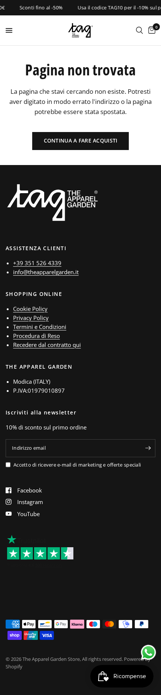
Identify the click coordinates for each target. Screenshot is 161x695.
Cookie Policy (30, 308)
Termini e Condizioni (39, 326)
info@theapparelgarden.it (46, 272)
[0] (150, 30)
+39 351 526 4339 (37, 263)
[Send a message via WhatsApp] (148, 652)
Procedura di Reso (36, 335)
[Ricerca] (139, 30)
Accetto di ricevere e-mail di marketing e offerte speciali (77, 464)
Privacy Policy (31, 317)
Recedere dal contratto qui (47, 344)
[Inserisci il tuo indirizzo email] (147, 448)
